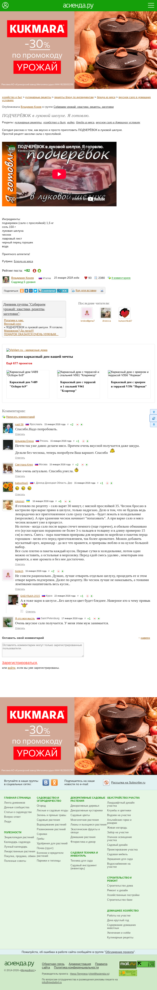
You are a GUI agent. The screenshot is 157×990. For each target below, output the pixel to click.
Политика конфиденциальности (76, 967)
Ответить (20, 434)
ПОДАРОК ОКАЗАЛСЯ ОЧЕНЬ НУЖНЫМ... (31, 334)
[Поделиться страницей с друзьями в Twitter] (35, 291)
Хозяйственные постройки (123, 895)
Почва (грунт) (45, 848)
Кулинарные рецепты (120, 937)
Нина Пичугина (79, 973)
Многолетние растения (85, 819)
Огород (41, 805)
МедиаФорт (28, 970)
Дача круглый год (118, 920)
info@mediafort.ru (52, 982)
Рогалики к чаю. (14, 320)
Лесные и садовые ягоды (52, 810)
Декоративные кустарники (87, 810)
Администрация (80, 964)
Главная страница (17, 797)
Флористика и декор (83, 841)
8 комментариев (121, 278)
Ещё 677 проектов (19, 363)
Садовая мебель (117, 854)
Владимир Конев (31, 106)
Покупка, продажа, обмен (20, 856)
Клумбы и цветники (119, 810)
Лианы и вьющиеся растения (89, 824)
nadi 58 (19, 424)
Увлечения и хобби (118, 932)
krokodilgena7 (88, 321)
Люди (7, 821)
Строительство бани (119, 899)
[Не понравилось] (77, 424)
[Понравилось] (81, 424)
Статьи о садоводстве (18, 812)
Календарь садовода (17, 842)
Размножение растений (51, 829)
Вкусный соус (12, 323)
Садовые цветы (80, 815)
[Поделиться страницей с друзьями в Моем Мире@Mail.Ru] (31, 291)
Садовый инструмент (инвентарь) (84, 867)
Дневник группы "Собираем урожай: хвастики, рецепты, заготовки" (24, 309)
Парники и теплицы (49, 860)
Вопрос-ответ (12, 816)
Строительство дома (120, 885)
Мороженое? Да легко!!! (19, 330)
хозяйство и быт (12, 97)
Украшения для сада (120, 859)
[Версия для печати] (102, 291)
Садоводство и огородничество (49, 799)
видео (70, 122)
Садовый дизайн (117, 844)
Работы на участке (118, 915)
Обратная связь (53, 964)
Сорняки (42, 834)
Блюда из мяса (23, 261)
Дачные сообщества (16, 807)
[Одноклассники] (54, 782)
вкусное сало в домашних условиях (118, 122)
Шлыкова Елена (24, 441)
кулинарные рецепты (38, 97)
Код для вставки (86, 290)
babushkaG (21, 483)
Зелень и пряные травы (51, 815)
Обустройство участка (123, 797)
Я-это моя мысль (25, 618)
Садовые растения (48, 819)
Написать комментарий (20, 416)
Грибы (40, 838)
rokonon (19, 501)
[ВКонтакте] (46, 782)
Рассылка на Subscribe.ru (128, 782)
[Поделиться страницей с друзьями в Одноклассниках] (22, 291)
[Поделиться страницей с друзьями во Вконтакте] (26, 291)
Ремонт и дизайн (117, 890)
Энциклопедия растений (19, 837)
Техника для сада (82, 860)
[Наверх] (153, 411)
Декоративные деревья (85, 805)
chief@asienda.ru (99, 973)
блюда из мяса (106, 97)
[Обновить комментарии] (153, 418)
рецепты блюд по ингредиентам (74, 97)
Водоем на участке (119, 815)
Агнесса (106, 321)
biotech (19, 571)
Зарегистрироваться (19, 663)
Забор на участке (118, 832)
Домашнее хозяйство (123, 910)
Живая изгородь (117, 827)
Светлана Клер (24, 464)
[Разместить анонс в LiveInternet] (47, 291)
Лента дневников (14, 802)
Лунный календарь (15, 846)
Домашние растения (83, 837)
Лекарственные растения (19, 851)
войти (11, 667)
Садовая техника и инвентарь (84, 854)
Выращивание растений (51, 824)
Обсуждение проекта (119, 952)
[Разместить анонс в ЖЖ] (62, 291)
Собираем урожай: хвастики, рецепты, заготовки (84, 106)
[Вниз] (153, 424)
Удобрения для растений (52, 843)
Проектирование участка (122, 849)
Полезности (12, 832)
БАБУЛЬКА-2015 (30, 596)
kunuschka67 (125, 321)
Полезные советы (15, 860)
